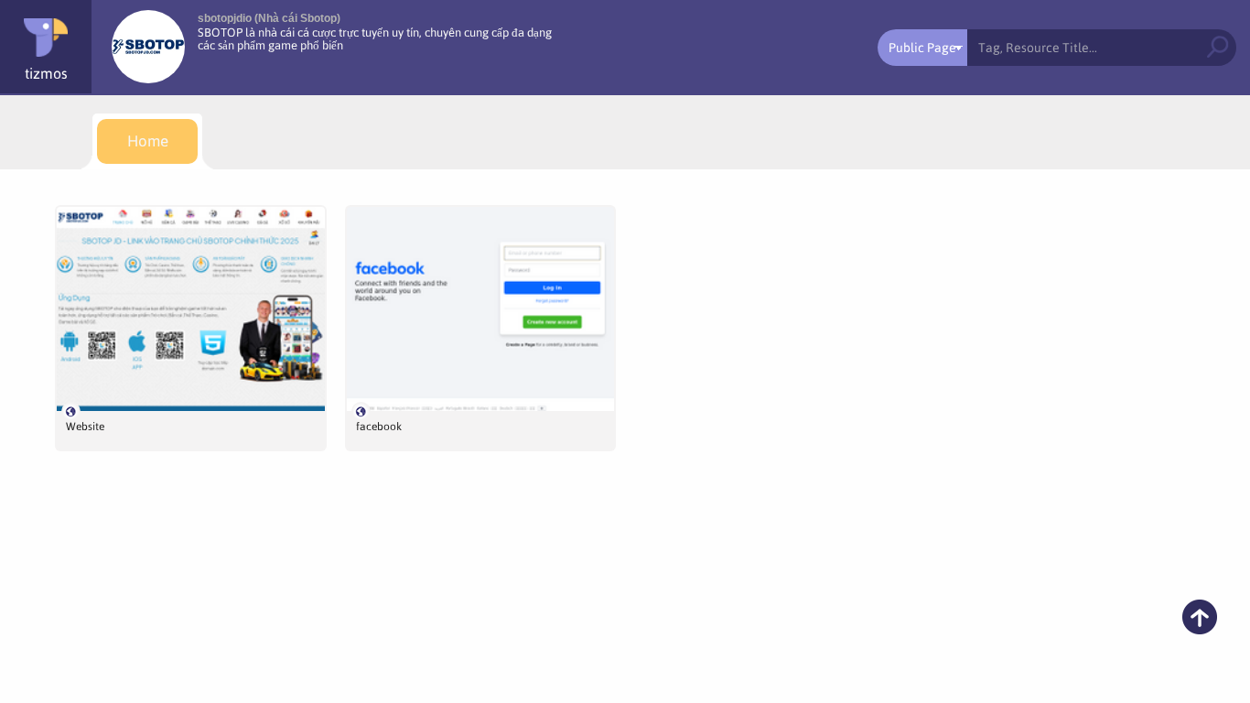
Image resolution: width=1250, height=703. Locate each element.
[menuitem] (147, 141)
